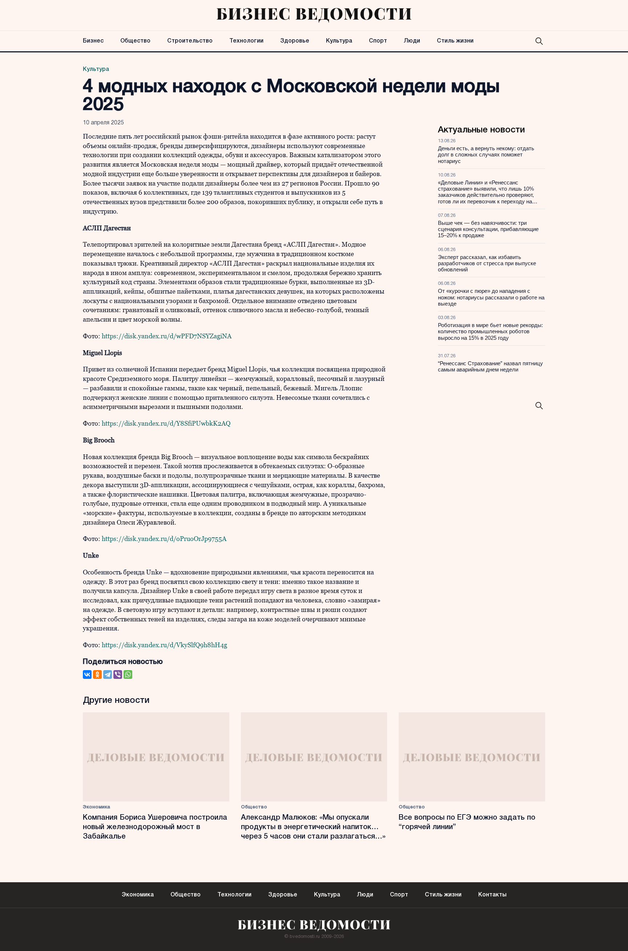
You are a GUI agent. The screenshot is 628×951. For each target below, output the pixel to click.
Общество (135, 41)
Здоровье (294, 41)
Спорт (378, 41)
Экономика (96, 807)
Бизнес (93, 41)
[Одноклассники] (97, 674)
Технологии (246, 41)
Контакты (492, 895)
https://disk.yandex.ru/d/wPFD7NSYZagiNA (167, 336)
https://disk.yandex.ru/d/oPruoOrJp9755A (164, 538)
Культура (339, 41)
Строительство (190, 41)
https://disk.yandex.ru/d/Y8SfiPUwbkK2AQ (166, 423)
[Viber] (117, 674)
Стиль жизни (455, 41)
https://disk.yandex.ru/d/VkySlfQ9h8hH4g (164, 645)
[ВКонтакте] (87, 674)
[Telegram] (107, 674)
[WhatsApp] (128, 674)
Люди (412, 41)
